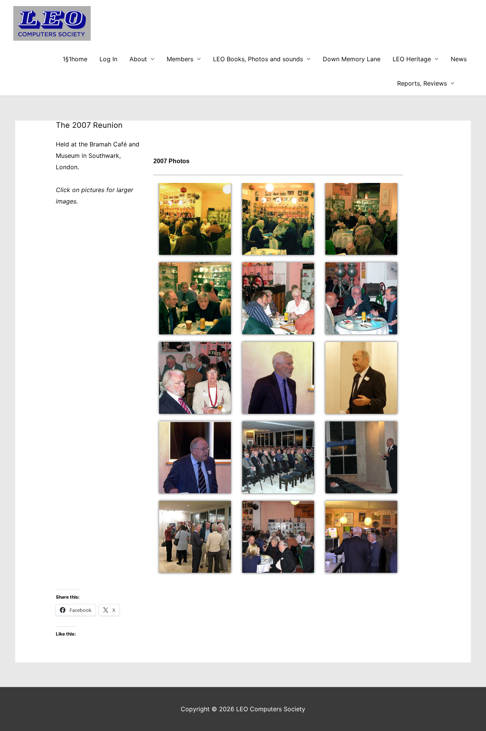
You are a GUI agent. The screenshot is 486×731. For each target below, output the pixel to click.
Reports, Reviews (422, 83)
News (459, 59)
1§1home (75, 59)
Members (180, 59)
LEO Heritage (412, 59)
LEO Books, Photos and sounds (258, 59)
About (138, 59)
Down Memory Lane (351, 59)
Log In (108, 59)
